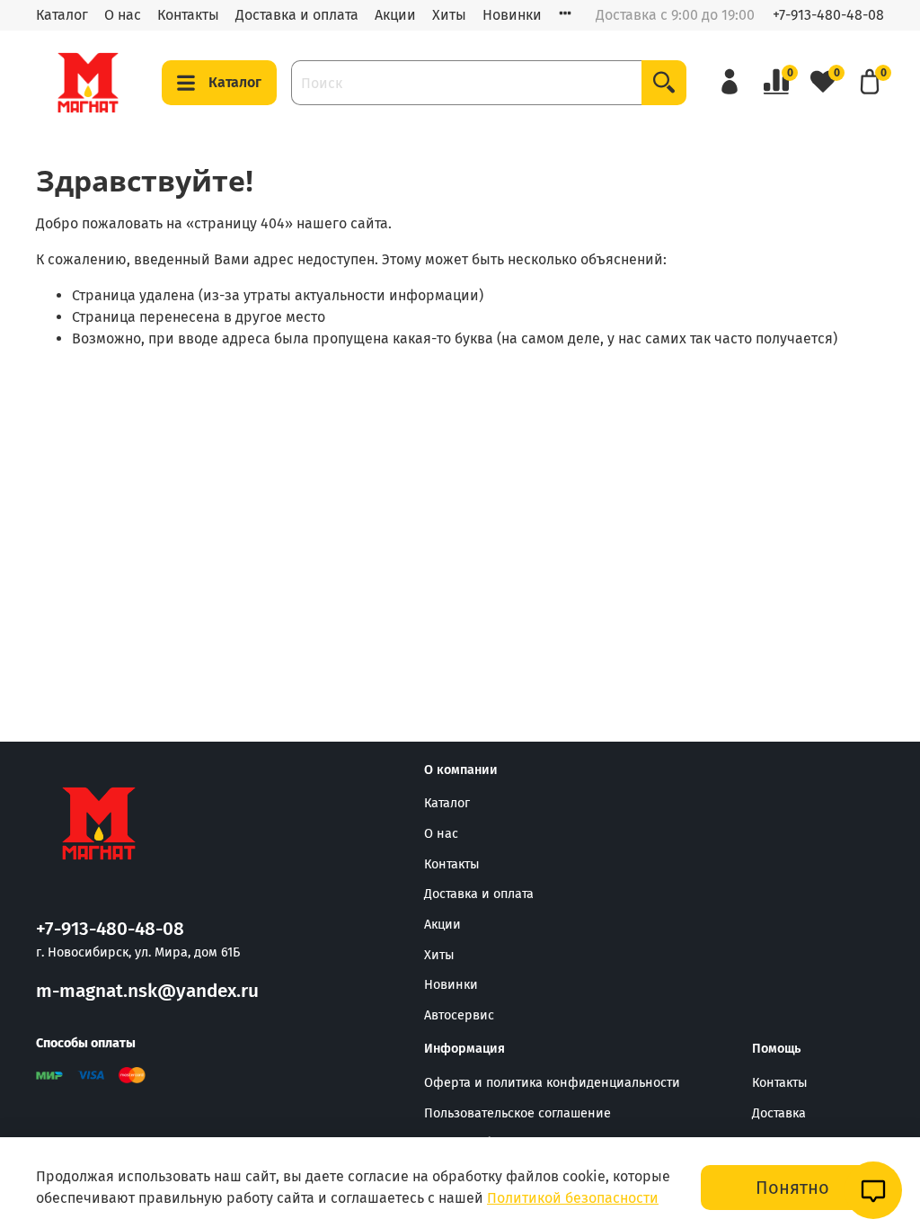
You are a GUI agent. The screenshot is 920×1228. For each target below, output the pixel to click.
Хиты (449, 14)
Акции (395, 14)
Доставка (779, 1113)
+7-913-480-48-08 (828, 14)
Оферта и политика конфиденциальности (552, 1082)
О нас (122, 14)
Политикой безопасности (573, 1197)
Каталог (62, 14)
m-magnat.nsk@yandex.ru (147, 991)
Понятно (792, 1187)
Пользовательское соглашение (517, 1113)
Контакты (188, 14)
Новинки (512, 14)
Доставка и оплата (296, 14)
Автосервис (459, 1015)
